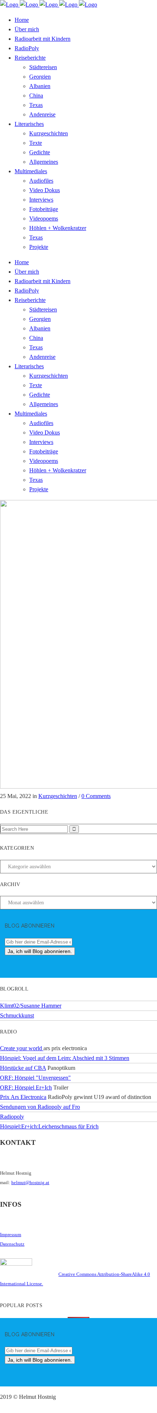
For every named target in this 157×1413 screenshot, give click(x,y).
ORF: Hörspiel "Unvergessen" (35, 1078)
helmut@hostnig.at (30, 1182)
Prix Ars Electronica (23, 1097)
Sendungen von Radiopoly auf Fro (40, 1107)
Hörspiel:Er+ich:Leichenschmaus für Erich (49, 1126)
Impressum (10, 1234)
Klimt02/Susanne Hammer (30, 1006)
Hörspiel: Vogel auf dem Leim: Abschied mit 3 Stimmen (64, 1058)
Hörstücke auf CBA (23, 1068)
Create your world (21, 1048)
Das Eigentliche (24, 812)
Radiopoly (12, 1117)
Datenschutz (12, 1244)
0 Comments (96, 796)
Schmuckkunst (17, 1015)
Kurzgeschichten (57, 796)
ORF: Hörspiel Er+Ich (26, 1087)
